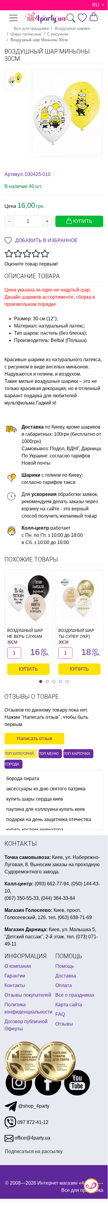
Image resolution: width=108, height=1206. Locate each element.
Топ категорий (19, 754)
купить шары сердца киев (34, 798)
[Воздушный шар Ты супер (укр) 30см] (79, 599)
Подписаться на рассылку (34, 1151)
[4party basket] (93, 16)
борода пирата (22, 778)
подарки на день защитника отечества (48, 819)
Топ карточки (77, 754)
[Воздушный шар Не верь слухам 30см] (28, 599)
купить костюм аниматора (34, 829)
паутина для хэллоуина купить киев (45, 809)
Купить (28, 669)
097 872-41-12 (32, 1122)
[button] (40, 681)
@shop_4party (33, 1106)
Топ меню (49, 754)
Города (12, 764)
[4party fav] (82, 17)
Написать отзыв (34, 738)
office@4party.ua (31, 1137)
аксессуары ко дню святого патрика (46, 788)
